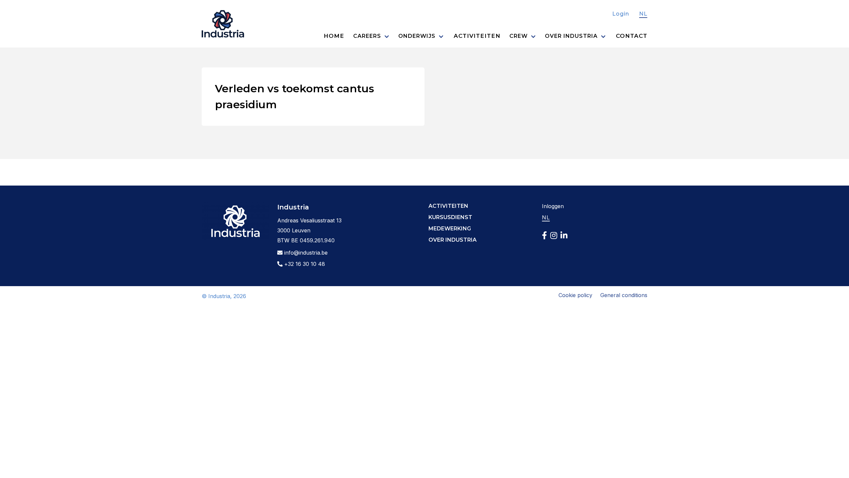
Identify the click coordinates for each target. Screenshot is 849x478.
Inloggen (553, 206)
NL (643, 14)
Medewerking (449, 228)
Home (334, 36)
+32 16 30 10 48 (304, 264)
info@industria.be (305, 252)
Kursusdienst (450, 217)
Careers (367, 36)
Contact (631, 36)
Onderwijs (416, 36)
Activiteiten (477, 36)
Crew (518, 36)
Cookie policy (575, 295)
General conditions (623, 295)
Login (620, 14)
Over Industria (571, 36)
